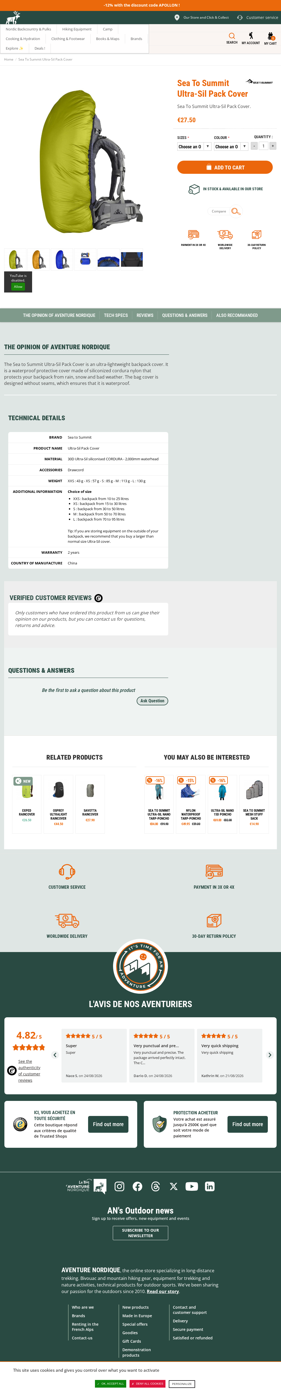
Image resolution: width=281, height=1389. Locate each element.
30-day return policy (257, 246)
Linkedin (210, 1186)
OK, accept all (113, 1383)
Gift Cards (131, 1341)
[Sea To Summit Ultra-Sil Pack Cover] (15, 259)
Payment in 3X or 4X (214, 887)
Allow (18, 286)
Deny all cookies (149, 1383)
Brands (78, 1315)
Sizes (182, 137)
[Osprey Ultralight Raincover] (58, 804)
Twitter (174, 1186)
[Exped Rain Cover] (26, 804)
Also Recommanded (237, 315)
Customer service (67, 887)
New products (135, 1307)
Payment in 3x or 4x (193, 244)
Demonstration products (136, 1352)
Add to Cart (229, 167)
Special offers (135, 1324)
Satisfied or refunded (193, 1337)
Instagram (119, 1186)
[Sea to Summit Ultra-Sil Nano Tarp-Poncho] (159, 804)
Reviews (145, 315)
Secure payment (188, 1329)
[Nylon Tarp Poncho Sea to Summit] (190, 804)
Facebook (137, 1186)
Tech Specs (116, 315)
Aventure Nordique (90, 1270)
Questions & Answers (184, 315)
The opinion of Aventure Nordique (59, 315)
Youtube (192, 1186)
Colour (220, 137)
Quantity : (263, 137)
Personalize (182, 1383)
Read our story (163, 1291)
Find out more (108, 1124)
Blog (86, 1186)
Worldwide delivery (225, 246)
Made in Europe (137, 1315)
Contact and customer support (190, 1310)
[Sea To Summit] (259, 81)
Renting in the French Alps (85, 1327)
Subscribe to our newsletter (140, 1233)
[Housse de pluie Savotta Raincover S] (90, 804)
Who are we (83, 1307)
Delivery (180, 1320)
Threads (155, 1186)
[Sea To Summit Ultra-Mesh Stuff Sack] (254, 804)
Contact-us (82, 1337)
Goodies (130, 1332)
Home (8, 59)
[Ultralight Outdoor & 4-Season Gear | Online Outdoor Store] (13, 18)
